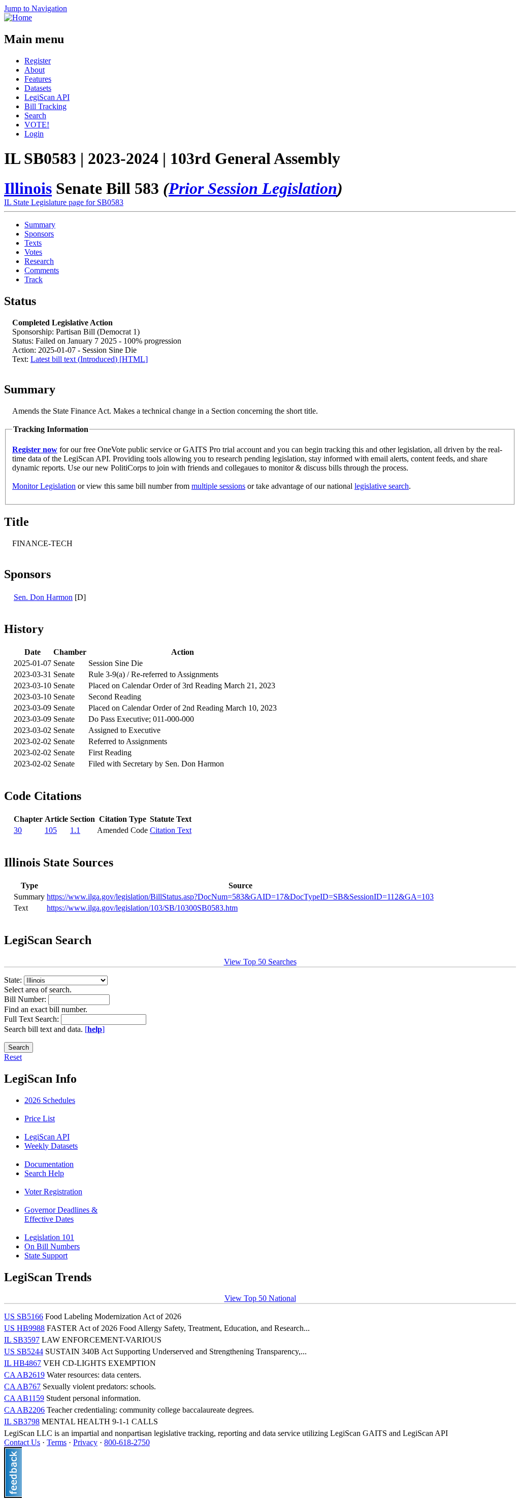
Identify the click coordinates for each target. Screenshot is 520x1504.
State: (14, 980)
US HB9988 (24, 1328)
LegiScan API (47, 97)
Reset (13, 1057)
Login (34, 133)
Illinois (28, 188)
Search (35, 115)
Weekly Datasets (51, 1146)
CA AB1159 (24, 1398)
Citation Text (170, 830)
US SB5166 (23, 1316)
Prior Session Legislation (253, 188)
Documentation (49, 1164)
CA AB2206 (24, 1410)
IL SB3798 (22, 1421)
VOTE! (36, 124)
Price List (39, 1118)
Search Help (44, 1173)
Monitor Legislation (44, 486)
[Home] (18, 17)
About (34, 69)
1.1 (75, 830)
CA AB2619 (24, 1375)
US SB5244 (23, 1351)
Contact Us (22, 1442)
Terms (57, 1442)
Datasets (37, 88)
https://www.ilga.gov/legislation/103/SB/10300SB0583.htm (142, 908)
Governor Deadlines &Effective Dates (61, 1214)
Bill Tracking (45, 106)
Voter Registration (53, 1191)
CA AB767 (22, 1386)
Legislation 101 (49, 1237)
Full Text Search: (32, 1019)
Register (37, 60)
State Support (46, 1255)
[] (95, 1029)
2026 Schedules (49, 1100)
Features (37, 79)
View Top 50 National (260, 1298)
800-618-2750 (127, 1442)
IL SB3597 (22, 1339)
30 (18, 830)
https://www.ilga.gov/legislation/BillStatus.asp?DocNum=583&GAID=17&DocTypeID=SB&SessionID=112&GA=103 (240, 896)
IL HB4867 (22, 1363)
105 (51, 830)
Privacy (85, 1442)
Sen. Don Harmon (43, 597)
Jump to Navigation (35, 8)
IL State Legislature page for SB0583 (63, 202)
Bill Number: (26, 999)
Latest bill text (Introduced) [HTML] (89, 359)
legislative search (381, 486)
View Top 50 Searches (260, 961)
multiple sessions (218, 486)
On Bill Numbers (52, 1246)
